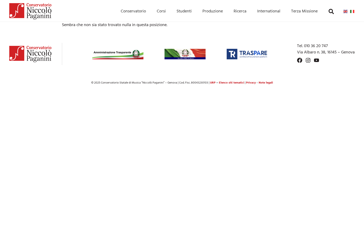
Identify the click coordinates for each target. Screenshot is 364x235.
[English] (345, 11)
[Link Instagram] (308, 60)
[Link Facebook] (299, 60)
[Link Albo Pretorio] (185, 54)
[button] (331, 11)
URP (212, 82)
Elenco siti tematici (231, 82)
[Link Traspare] (247, 54)
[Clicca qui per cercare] (331, 11)
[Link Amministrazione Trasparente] (118, 54)
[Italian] (352, 11)
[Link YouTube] (316, 60)
